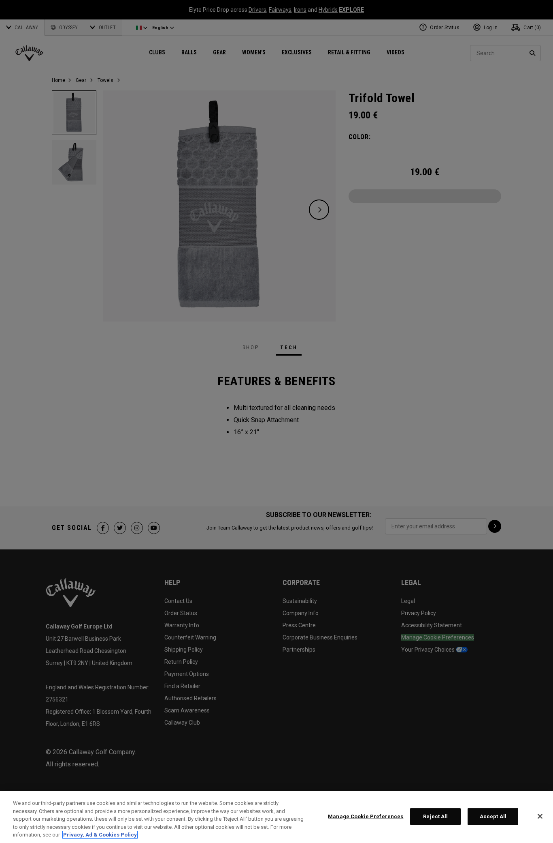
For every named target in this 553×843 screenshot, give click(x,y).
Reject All (435, 816)
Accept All (493, 816)
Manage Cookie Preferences (365, 816)
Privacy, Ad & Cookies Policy (100, 835)
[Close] (540, 816)
